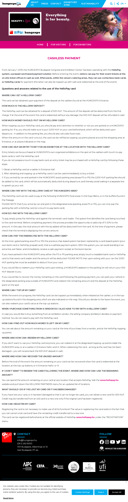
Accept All (116, 492)
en (122, 4)
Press (44, 4)
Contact (56, 4)
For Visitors (58, 44)
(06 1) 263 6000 (24, 443)
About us (34, 3)
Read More (8, 498)
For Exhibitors (82, 44)
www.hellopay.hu (109, 380)
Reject (101, 492)
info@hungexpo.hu (27, 440)
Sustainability (90, 4)
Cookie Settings (82, 492)
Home (40, 44)
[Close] (126, 482)
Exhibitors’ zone (70, 3)
